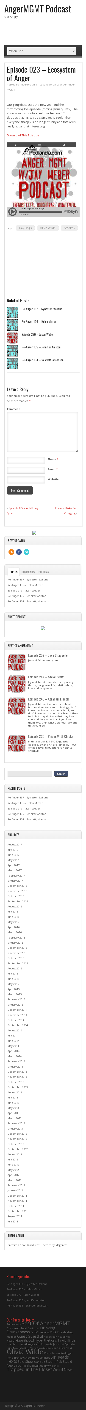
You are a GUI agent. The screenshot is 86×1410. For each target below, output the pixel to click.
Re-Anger (67, 1353)
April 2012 (13, 1175)
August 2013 (15, 1092)
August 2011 (15, 1216)
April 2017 (13, 865)
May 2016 (13, 922)
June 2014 (13, 1040)
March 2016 (15, 932)
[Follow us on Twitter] (26, 552)
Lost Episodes (67, 1344)
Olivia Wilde (48, 228)
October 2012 (16, 1144)
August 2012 (15, 1154)
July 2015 (13, 973)
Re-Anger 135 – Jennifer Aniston (41, 347)
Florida (62, 1332)
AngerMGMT (27, 84)
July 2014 (13, 1035)
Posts (14, 572)
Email (53, 469)
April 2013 (13, 1113)
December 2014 (17, 1009)
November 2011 (17, 1200)
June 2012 (13, 1164)
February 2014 (16, 1061)
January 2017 (15, 880)
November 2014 (17, 1015)
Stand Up (39, 1361)
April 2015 (13, 989)
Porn (47, 1353)
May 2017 (13, 860)
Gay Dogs (25, 228)
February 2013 (16, 1123)
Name (53, 459)
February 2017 (16, 875)
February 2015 (16, 999)
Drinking (47, 1328)
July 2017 (13, 849)
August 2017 (15, 844)
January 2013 (15, 1128)
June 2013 (13, 1102)
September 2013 (18, 1087)
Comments (28, 572)
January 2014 (15, 1066)
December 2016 (17, 885)
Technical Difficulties (29, 1366)
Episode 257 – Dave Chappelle (48, 655)
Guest (22, 1336)
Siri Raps (44, 1357)
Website (53, 479)
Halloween (50, 1336)
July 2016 (13, 911)
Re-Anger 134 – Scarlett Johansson (43, 360)
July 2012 (13, 1159)
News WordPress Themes (35, 1245)
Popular (44, 572)
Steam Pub (54, 1361)
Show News (31, 1357)
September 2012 (18, 1149)
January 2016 (15, 942)
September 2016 (18, 901)
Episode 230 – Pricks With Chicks (50, 736)
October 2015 (16, 958)
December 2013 (17, 1071)
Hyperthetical (25, 1340)
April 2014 (13, 1051)
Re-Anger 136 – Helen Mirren (39, 321)
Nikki (69, 1348)
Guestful (35, 1336)
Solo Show (25, 1361)
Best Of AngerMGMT (45, 1323)
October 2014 (16, 1020)
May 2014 (13, 1046)
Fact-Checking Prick (44, 1332)
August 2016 (15, 906)
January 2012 (15, 1190)
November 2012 (17, 1138)
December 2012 (17, 1133)
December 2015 (17, 947)
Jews (56, 1344)
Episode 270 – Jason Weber (38, 334)
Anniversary (14, 1324)
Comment (13, 409)
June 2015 (13, 978)
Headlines (64, 1336)
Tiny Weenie (51, 1365)
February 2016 (16, 937)
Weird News (63, 1369)
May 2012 (13, 1170)
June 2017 (13, 855)
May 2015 (13, 984)
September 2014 (18, 1025)
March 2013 (15, 1118)
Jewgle (49, 1344)
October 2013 (16, 1082)
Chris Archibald (17, 1328)
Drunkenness (18, 1331)
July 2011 (13, 1221)
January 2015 (15, 1004)
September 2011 (18, 1211)
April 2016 (13, 927)
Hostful (11, 1340)
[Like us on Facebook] (19, 552)
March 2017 (15, 870)
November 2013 (17, 1076)
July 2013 (13, 1097)
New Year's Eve (55, 1348)
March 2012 (15, 1180)
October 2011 (16, 1206)
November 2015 (17, 953)
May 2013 (13, 1108)
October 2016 (16, 896)
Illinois (62, 1340)
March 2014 (15, 1056)
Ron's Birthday (15, 1357)
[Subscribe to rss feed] (11, 552)
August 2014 (15, 1030)
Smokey (69, 228)
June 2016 (13, 916)
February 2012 (16, 1185)
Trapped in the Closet (29, 1369)
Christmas (33, 1328)
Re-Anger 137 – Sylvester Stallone (42, 308)
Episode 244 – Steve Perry (46, 676)
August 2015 (15, 968)
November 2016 (17, 891)
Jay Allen (25, 1344)
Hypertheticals (46, 1340)
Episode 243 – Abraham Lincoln (48, 698)
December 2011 (17, 1195)
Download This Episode (23, 135)
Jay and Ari (37, 1344)
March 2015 (15, 994)
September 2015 (18, 963)
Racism (55, 1353)
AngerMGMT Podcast (37, 8)
